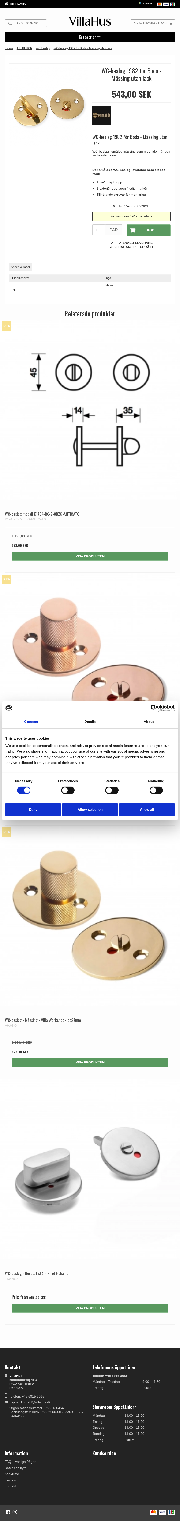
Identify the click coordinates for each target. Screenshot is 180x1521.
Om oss (10, 1480)
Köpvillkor (12, 1474)
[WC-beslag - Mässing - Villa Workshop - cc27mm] (90, 916)
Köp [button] (150, 230)
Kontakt (10, 1486)
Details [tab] (90, 721)
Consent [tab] (31, 721)
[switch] (68, 790)
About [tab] (149, 721)
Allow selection (90, 809)
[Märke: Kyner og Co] (104, 118)
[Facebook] (8, 1512)
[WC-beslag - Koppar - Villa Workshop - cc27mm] (90, 663)
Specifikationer (20, 267)
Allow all (147, 809)
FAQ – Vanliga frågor (20, 1462)
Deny (33, 809)
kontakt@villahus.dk (36, 1402)
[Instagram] (15, 1512)
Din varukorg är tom (150, 23)
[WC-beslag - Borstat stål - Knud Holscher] (90, 1169)
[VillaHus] (90, 21)
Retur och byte (15, 1468)
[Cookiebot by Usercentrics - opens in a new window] (154, 707)
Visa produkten (90, 556)
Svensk (147, 3)
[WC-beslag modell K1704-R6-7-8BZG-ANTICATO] (90, 410)
